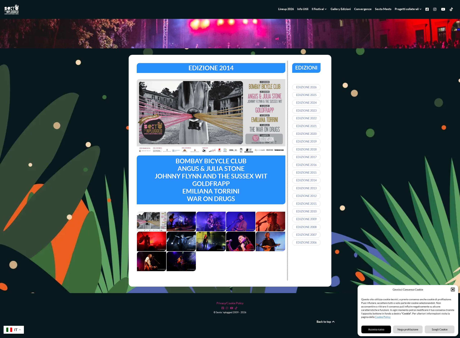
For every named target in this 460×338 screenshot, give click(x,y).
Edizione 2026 (306, 87)
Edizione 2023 (306, 110)
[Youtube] (443, 9)
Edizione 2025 (306, 94)
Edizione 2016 (306, 164)
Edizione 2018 (306, 149)
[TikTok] (236, 308)
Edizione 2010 (306, 211)
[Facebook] (428, 9)
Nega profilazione (407, 329)
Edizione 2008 (306, 227)
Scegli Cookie (440, 329)
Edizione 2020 (306, 133)
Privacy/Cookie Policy (230, 303)
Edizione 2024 (306, 102)
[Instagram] (435, 9)
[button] (453, 289)
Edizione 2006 (306, 242)
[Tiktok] (452, 9)
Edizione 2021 (306, 126)
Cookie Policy (382, 317)
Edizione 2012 (306, 195)
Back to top (324, 321)
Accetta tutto (376, 329)
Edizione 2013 (306, 188)
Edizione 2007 (306, 234)
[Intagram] (227, 308)
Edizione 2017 (306, 157)
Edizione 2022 (306, 118)
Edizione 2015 (306, 172)
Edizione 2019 (306, 141)
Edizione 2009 (306, 219)
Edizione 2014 (306, 180)
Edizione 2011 (306, 203)
